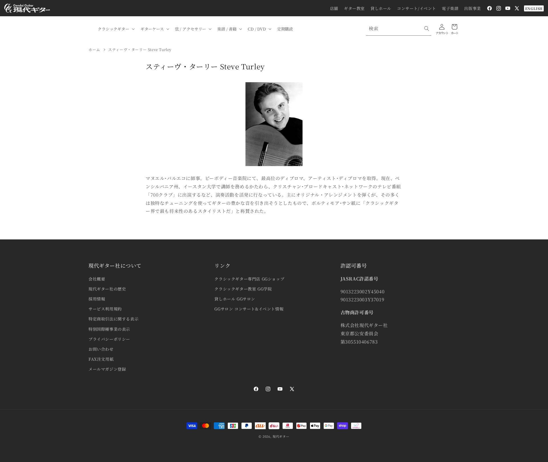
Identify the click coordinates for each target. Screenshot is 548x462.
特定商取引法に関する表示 (113, 319)
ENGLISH (534, 8)
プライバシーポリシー (109, 339)
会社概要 (96, 279)
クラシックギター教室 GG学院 (243, 289)
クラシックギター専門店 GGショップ (249, 279)
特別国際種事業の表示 (109, 329)
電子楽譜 (450, 8)
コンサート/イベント (416, 8)
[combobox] (398, 28)
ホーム (94, 49)
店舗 (334, 8)
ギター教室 (354, 8)
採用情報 (96, 299)
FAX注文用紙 (101, 359)
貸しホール (380, 8)
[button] (115, 29)
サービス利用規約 (105, 309)
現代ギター (281, 436)
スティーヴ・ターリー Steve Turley (140, 49)
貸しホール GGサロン (234, 299)
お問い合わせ (101, 349)
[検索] (426, 28)
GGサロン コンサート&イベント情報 (248, 309)
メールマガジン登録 (107, 369)
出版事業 (472, 8)
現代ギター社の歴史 (107, 289)
